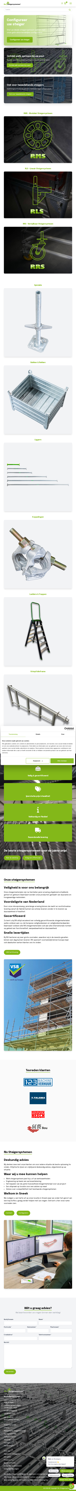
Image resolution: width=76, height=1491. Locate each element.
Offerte (6, 1428)
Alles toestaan (62, 761)
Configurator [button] (23, 1213)
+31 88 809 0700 (9, 1413)
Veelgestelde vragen (11, 1469)
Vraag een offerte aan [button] (33, 858)
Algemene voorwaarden (12, 1454)
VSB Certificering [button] (12, 952)
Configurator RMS (10, 1434)
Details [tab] (38, 734)
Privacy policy (8, 1460)
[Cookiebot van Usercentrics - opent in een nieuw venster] (66, 728)
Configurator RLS (10, 1437)
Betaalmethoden (10, 1463)
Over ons (7, 1451)
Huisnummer (31, 1327)
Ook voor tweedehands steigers (20, 94)
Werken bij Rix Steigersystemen (15, 1431)
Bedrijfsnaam (8, 1319)
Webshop (7, 1440)
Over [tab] (62, 734)
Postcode (7, 1327)
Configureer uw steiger (20, 40)
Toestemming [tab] (13, 734)
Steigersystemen (10, 1425)
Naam (41, 1319)
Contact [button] (9, 1213)
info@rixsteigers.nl (10, 1410)
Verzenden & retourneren (13, 1466)
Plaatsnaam (54, 1327)
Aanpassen (36, 761)
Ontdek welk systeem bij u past (20, 65)
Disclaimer (7, 1457)
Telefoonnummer (45, 1334)
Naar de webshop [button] (12, 858)
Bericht (6, 1342)
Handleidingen (9, 1446)
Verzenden (10, 1371)
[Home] (12, 3)
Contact (7, 1443)
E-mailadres (8, 1334)
